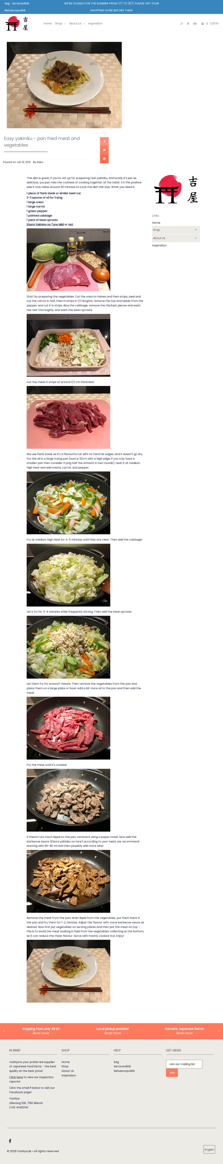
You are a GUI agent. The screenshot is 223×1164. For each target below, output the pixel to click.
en (195, 24)
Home (48, 23)
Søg (7, 3)
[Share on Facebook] (104, 141)
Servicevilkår (20, 3)
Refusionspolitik (15, 10)
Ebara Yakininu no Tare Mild (45, 224)
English (209, 1150)
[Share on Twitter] (104, 150)
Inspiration (95, 23)
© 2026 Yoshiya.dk (19, 1151)
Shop (59, 23)
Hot (70, 224)
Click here (16, 1077)
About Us (75, 23)
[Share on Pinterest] (104, 159)
